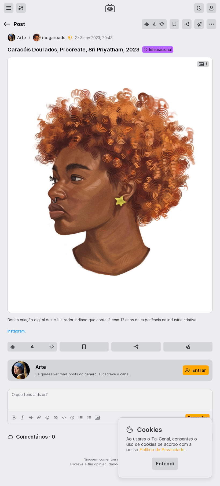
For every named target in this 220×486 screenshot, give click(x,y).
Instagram (16, 331)
